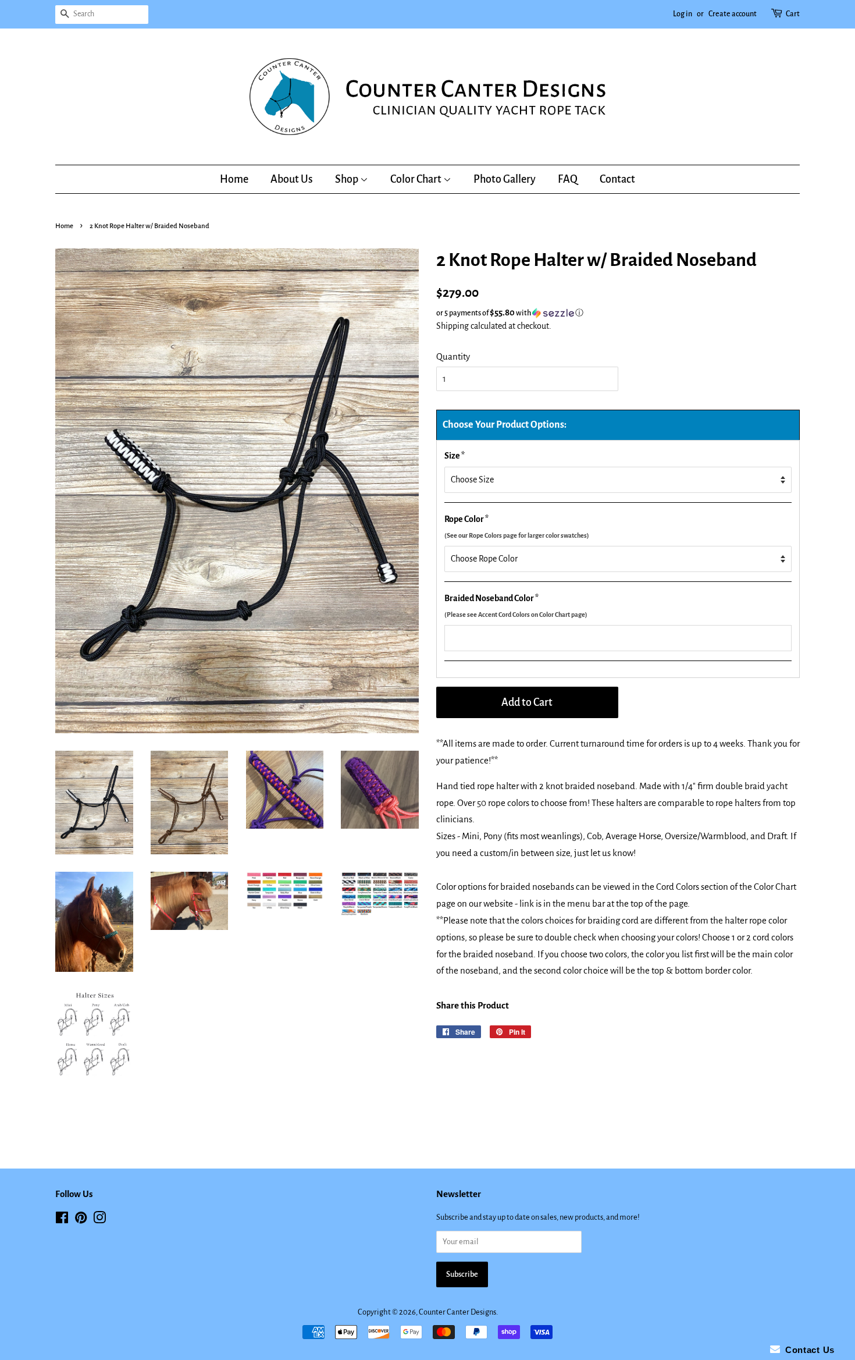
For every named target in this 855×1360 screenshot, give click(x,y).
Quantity (453, 356)
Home (234, 179)
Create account (732, 14)
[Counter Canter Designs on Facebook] (62, 1220)
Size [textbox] (454, 455)
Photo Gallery (504, 179)
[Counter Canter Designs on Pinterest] (80, 1220)
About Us (291, 179)
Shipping (452, 326)
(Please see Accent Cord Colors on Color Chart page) (515, 614)
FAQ (568, 179)
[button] (618, 312)
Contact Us (807, 1350)
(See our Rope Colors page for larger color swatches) (516, 535)
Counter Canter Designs (457, 1312)
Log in (682, 14)
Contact (617, 179)
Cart (793, 14)
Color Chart (416, 179)
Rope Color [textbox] (516, 526)
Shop (347, 179)
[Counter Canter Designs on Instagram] (99, 1220)
